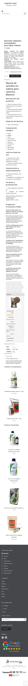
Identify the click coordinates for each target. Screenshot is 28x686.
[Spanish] (16, 3)
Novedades (6, 605)
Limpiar (20, 71)
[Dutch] (5, 3)
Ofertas (5, 608)
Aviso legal (6, 568)
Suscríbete (5, 628)
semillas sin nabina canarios (12, 287)
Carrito (5, 558)
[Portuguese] (14, 3)
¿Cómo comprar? (7, 561)
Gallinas (3, 596)
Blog (4, 611)
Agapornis (4, 586)
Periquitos (4, 583)
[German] (9, 3)
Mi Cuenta (6, 556)
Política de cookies (7, 573)
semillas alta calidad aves (16, 284)
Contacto (5, 565)
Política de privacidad (8, 570)
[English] (6, 3)
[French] (8, 3)
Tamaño (7, 71)
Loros (3, 591)
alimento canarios (10, 286)
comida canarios (19, 286)
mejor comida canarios (15, 292)
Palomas (3, 594)
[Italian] (11, 3)
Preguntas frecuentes (8, 563)
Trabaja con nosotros (6, 615)
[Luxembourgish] (13, 3)
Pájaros (3, 581)
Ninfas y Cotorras (5, 588)
